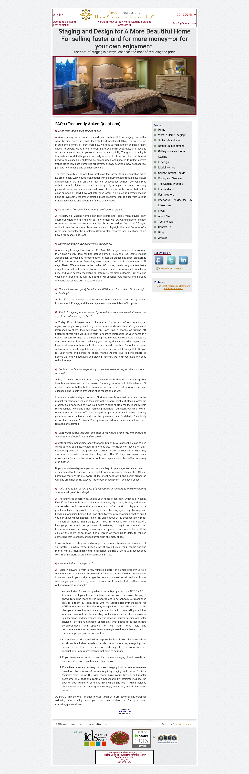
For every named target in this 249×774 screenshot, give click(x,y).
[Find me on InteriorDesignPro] (154, 737)
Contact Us (164, 227)
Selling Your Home (169, 140)
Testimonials (165, 221)
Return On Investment (171, 145)
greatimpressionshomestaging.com (124, 752)
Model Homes (166, 167)
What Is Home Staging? (172, 135)
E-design (163, 162)
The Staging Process (170, 183)
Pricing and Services (170, 178)
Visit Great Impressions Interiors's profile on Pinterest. (173, 287)
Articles (162, 238)
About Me (164, 216)
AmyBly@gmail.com (184, 23)
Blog (161, 232)
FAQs (161, 210)
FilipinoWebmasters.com (183, 724)
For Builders (165, 189)
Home (161, 129)
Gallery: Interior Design (171, 173)
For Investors (166, 194)
